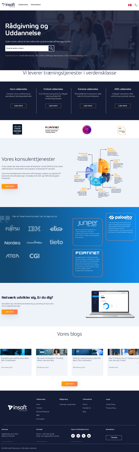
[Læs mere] (70, 389)
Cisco (38, 404)
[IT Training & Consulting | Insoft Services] (8, 5)
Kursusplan (40, 419)
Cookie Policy (110, 404)
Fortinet (39, 408)
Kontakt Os (87, 408)
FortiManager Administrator (54, 56)
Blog (84, 412)
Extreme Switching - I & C (78, 56)
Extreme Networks (42, 412)
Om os (85, 404)
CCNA (41, 56)
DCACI (67, 56)
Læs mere (18, 106)
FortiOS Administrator (27, 56)
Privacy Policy (111, 408)
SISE (37, 56)
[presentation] (1, 362)
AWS (38, 415)
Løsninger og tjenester (68, 404)
